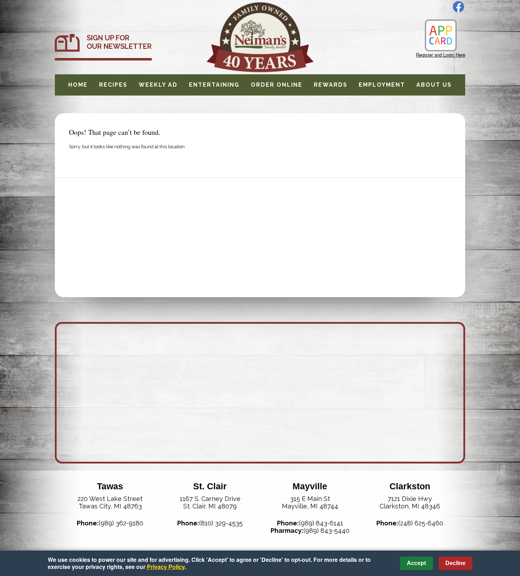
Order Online (276, 84)
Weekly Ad (158, 84)
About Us (434, 84)
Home (78, 84)
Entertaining (214, 84)
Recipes (113, 84)
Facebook (458, 6)
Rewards (330, 84)
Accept (416, 563)
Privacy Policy (166, 567)
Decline (455, 563)
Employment (382, 84)
